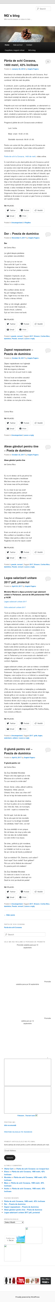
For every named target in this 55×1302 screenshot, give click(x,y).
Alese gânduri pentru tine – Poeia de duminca (21, 448)
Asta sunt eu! (18, 45)
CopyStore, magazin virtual (14, 50)
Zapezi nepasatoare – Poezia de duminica (18, 351)
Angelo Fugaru (33, 69)
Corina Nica (45, 336)
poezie (13, 336)
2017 (31, 336)
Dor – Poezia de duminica (21, 233)
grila (35, 735)
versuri (20, 336)
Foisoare (21, 1115)
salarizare (8, 738)
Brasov (37, 336)
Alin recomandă (10, 1125)
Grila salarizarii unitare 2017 (15, 607)
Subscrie (10, 1157)
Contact (29, 45)
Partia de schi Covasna (13, 927)
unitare (15, 738)
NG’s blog (32, 50)
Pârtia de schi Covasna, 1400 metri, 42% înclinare (21, 62)
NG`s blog (12, 15)
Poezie (14, 338)
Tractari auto (30, 1115)
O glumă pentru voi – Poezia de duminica (18, 751)
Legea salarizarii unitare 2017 (15, 601)
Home (7, 45)
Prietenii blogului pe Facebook (18, 1132)
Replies (27, 222)
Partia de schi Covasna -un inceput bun (32, 1168)
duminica (7, 338)
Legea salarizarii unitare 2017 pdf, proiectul (20, 580)
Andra (6, 1188)
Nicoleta (7, 1177)
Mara (6, 1183)
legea (40, 735)
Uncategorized (16, 222)
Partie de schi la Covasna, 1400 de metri (20, 156)
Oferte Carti (8, 1168)
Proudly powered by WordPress (27, 1297)
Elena (6, 1171)
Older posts (9, 915)
